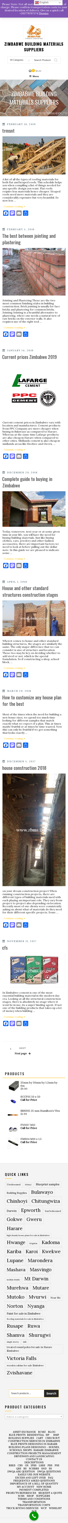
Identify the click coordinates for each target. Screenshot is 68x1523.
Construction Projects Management (34, 1453)
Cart (39, 1438)
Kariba (14, 1251)
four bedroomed (53, 1211)
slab (24, 1342)
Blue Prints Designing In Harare (34, 1444)
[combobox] (34, 1416)
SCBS (21, 1495)
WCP (44, 1508)
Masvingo (40, 1269)
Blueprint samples (47, 1184)
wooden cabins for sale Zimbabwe (25, 1365)
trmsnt (8, 130)
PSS (57, 1465)
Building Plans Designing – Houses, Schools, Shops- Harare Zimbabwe (34, 1449)
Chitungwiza (46, 1201)
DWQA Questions (49, 1471)
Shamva (15, 1335)
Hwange (16, 1242)
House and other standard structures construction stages (30, 591)
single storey (13, 1342)
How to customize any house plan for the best (31, 700)
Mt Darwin (36, 1279)
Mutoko (15, 1297)
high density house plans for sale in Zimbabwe (28, 1235)
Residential (35, 1434)
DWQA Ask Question (21, 1471)
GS (26, 1465)
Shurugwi (40, 1335)
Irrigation (33, 1243)
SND (44, 1468)
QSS (18, 1468)
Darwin (12, 1211)
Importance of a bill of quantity (34, 1483)
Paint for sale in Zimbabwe (23, 1313)
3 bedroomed (13, 1184)
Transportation (34, 1502)
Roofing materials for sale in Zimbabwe (25, 1319)
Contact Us (34, 1459)
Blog (51, 1431)
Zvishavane (19, 1372)
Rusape (15, 1326)
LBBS (42, 1465)
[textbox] (34, 1416)
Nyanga (35, 1306)
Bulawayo (42, 1192)
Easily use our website (34, 1474)
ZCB (34, 1511)
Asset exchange (24, 1431)
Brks (12, 1465)
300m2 (28, 1184)
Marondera (40, 1260)
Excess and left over (30, 1477)
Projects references (21, 1492)
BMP (56, 1434)
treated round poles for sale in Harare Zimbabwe (29, 1349)
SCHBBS (34, 1468)
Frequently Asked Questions (34, 1480)
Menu (36, 76)
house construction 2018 (24, 767)
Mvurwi (37, 1297)
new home (43, 1486)
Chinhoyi (17, 1201)
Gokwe (14, 1219)
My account (25, 1486)
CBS (20, 1465)
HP (47, 1434)
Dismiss (44, 13)
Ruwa (33, 1326)
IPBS (33, 1465)
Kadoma (51, 1242)
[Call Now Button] (33, 1516)
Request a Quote (50, 1492)
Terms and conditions (34, 1498)
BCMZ (42, 1431)
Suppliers (43, 1495)
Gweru (34, 1219)
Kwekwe (51, 1251)
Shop (30, 1495)
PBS (50, 1465)
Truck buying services (22, 1508)
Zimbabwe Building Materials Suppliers (34, 46)
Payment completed (34, 1489)
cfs (5, 947)
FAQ (50, 1477)
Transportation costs (34, 1505)
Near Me (56, 1297)
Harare (14, 1228)
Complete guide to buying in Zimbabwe (27, 482)
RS (25, 1468)
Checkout (52, 1438)
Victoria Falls (21, 1358)
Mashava (16, 1270)
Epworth (31, 1210)
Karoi (32, 1251)
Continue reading (15, 206)
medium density (13, 1280)
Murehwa (17, 1288)
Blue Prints (17, 1434)
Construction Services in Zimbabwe (34, 1441)
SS (50, 1468)
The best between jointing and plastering (29, 239)
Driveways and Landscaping (34, 1456)
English (44, 2)
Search (51, 1393)
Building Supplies (17, 1192)
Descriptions (34, 1462)
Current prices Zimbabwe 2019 (29, 356)
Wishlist (55, 1508)
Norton (15, 1306)
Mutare (41, 1288)
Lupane (15, 1260)
